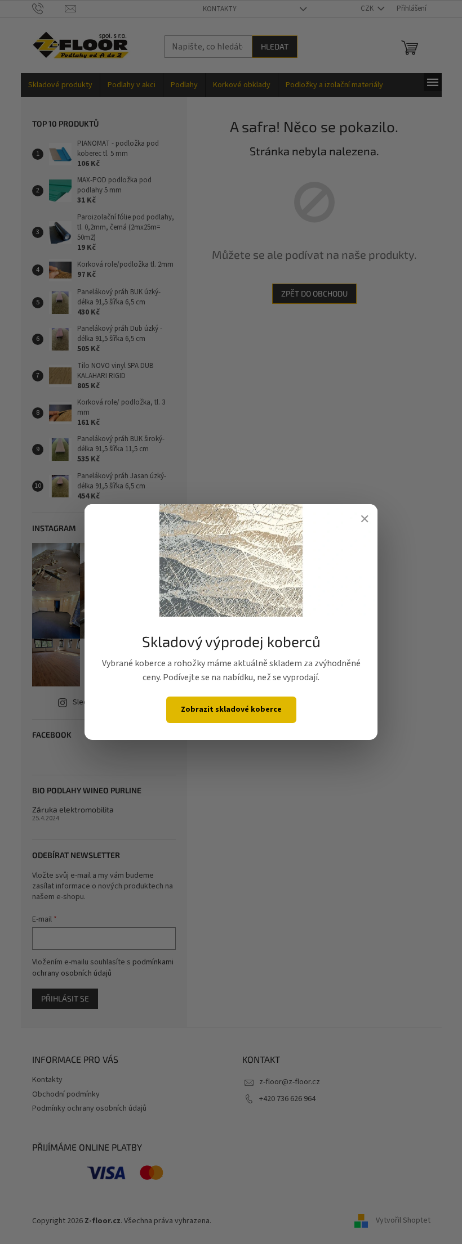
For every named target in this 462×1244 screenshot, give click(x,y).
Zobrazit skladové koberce (231, 709)
